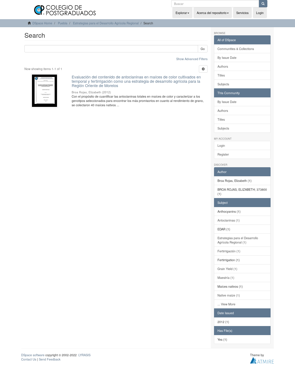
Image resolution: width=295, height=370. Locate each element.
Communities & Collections (235, 49)
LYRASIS (84, 355)
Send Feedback (49, 359)
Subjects (223, 84)
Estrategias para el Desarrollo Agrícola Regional (106, 23)
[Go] (263, 3)
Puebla (62, 23)
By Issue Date (226, 57)
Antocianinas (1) (228, 220)
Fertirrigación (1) (228, 251)
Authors (222, 66)
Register (223, 154)
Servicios (242, 13)
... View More (226, 304)
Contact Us (28, 359)
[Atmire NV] (262, 360)
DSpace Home (42, 23)
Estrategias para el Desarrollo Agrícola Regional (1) (237, 240)
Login (221, 145)
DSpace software (32, 355)
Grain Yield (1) (227, 269)
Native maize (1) (228, 295)
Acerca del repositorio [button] (212, 13)
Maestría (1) (225, 277)
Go (203, 49)
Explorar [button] (181, 13)
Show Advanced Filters (192, 59)
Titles (221, 75)
